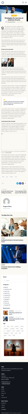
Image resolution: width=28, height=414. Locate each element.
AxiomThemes (4, 413)
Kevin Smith (8, 152)
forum (14, 330)
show (10, 335)
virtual (14, 335)
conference (6, 328)
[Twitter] (17, 183)
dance (17, 328)
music (12, 333)
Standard (6, 305)
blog (7, 176)
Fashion (6, 293)
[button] (26, 2)
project (5, 335)
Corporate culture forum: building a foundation (11, 267)
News (5, 301)
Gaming (6, 299)
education (8, 330)
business (11, 176)
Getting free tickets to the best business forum (12, 240)
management (6, 333)
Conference (7, 289)
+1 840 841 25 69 (5, 383)
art (4, 326)
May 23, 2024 (18, 311)
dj (4, 330)
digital (22, 328)
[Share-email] (23, 183)
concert (22, 326)
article (3, 176)
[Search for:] (14, 280)
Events (6, 291)
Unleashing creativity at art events (15, 313)
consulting (12, 328)
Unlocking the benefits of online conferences (16, 319)
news (16, 176)
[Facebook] (20, 183)
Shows (5, 303)
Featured (6, 295)
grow (22, 330)
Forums (14, 15)
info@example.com (5, 381)
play (20, 333)
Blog (5, 287)
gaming (18, 330)
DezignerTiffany (7, 206)
